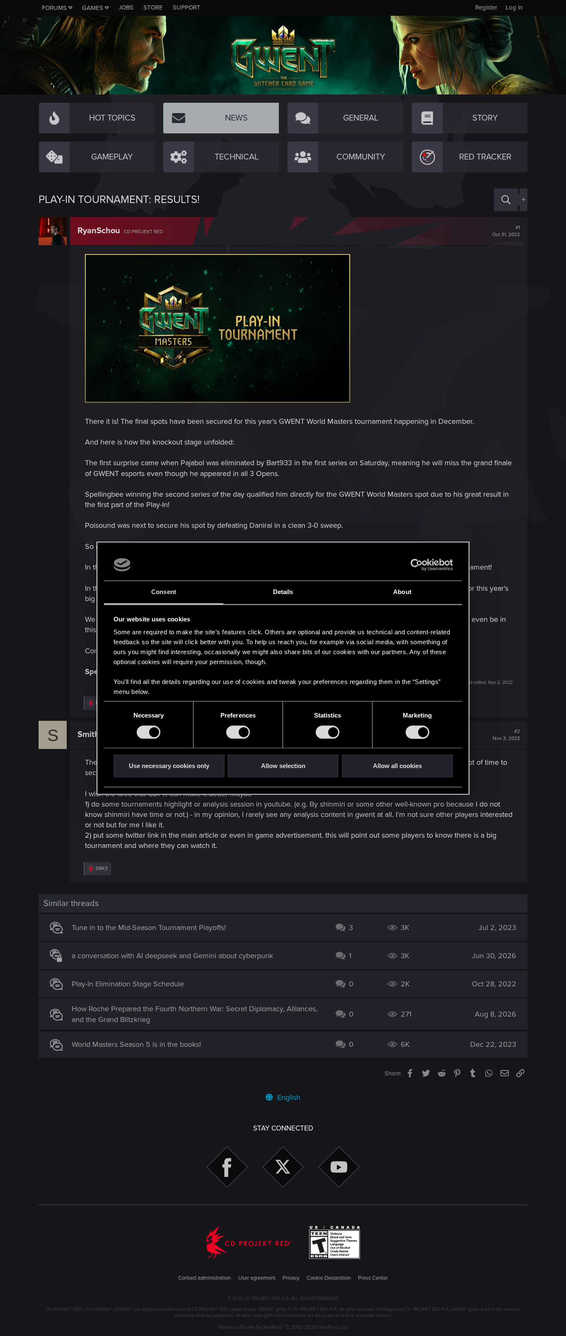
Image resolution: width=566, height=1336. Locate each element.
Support (187, 7)
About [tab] (402, 592)
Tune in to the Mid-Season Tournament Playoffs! (149, 927)
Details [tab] (283, 592)
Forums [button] (54, 8)
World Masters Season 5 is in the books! (136, 1044)
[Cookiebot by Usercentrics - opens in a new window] (416, 564)
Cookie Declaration (329, 1278)
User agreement (257, 1278)
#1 (506, 231)
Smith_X (93, 734)
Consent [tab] (163, 592)
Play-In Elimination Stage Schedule (128, 983)
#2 (506, 735)
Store (153, 7)
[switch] (238, 732)
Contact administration (204, 1278)
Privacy (291, 1278)
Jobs (126, 7)
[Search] (506, 199)
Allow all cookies (397, 766)
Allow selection (283, 766)
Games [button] (92, 8)
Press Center (373, 1278)
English (287, 1097)
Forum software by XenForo (283, 1327)
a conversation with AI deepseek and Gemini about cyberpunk (172, 955)
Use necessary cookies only (169, 766)
